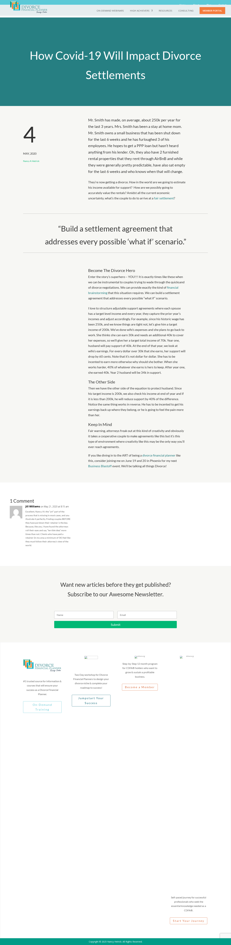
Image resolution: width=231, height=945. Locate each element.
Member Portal (212, 10)
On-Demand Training (42, 707)
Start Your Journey (188, 920)
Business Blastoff (100, 466)
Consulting (185, 10)
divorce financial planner (158, 455)
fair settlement (164, 198)
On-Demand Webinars (110, 10)
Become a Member (140, 687)
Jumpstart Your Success (91, 700)
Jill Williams (32, 506)
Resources (165, 10)
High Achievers (139, 10)
